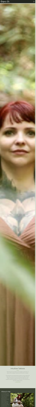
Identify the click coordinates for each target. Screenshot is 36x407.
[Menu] (34, 1)
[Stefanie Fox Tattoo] (5, 1)
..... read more (17, 381)
